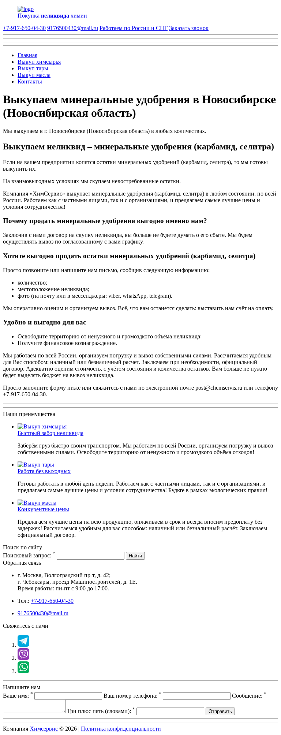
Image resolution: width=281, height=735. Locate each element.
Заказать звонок (189, 28)
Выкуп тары (33, 68)
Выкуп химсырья (39, 62)
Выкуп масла (34, 75)
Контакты (30, 81)
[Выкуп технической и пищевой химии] (42, 426)
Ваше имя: (18, 696)
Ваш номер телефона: (132, 696)
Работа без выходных (44, 471)
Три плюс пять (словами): (101, 711)
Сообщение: (249, 696)
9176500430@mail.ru (72, 28)
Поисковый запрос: (29, 555)
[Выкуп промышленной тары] (36, 464)
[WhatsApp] (23, 671)
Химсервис (44, 728)
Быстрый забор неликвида (50, 433)
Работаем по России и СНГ (134, 28)
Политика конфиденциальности (121, 728)
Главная (27, 55)
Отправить (220, 711)
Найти (135, 555)
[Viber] (23, 658)
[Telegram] (23, 645)
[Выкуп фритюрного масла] (37, 503)
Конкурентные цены (43, 509)
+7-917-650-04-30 (24, 28)
